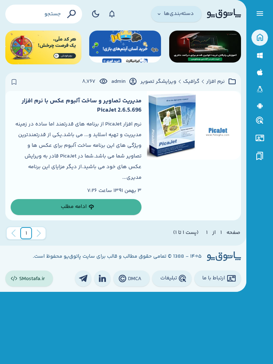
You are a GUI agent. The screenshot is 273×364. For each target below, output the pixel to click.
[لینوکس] (260, 89)
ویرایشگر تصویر (158, 82)
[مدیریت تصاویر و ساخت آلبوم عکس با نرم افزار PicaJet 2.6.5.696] (194, 155)
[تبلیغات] (260, 120)
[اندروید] (260, 106)
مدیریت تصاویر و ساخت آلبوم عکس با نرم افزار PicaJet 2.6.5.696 (81, 105)
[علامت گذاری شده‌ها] (259, 156)
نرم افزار (215, 82)
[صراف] (43, 47)
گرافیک (191, 82)
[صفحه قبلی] (39, 233)
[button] (26, 233)
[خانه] (259, 38)
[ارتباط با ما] (259, 138)
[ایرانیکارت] (125, 47)
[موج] (205, 47)
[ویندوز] (260, 56)
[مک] (260, 72)
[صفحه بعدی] (13, 233)
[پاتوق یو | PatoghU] (224, 14)
